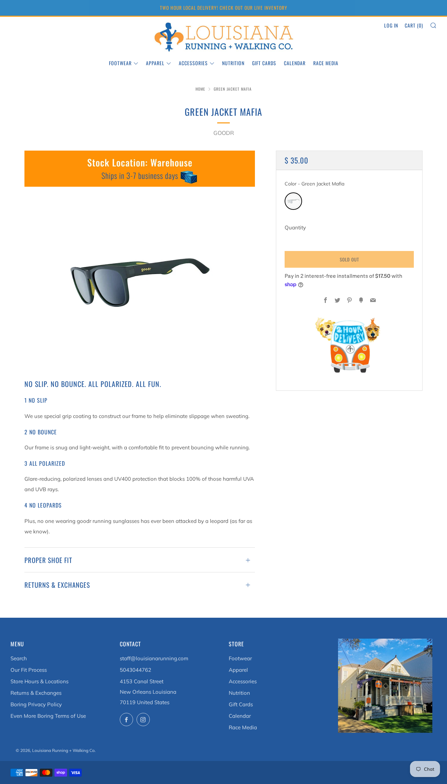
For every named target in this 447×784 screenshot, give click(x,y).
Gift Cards (264, 63)
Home (200, 89)
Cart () (414, 25)
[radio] (293, 201)
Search (18, 658)
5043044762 (135, 670)
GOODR (223, 132)
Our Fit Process (28, 670)
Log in (391, 25)
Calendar (295, 63)
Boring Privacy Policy (36, 704)
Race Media (325, 63)
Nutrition (233, 63)
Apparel (155, 63)
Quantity (295, 227)
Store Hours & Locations (39, 681)
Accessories (193, 63)
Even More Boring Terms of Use (48, 716)
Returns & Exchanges (35, 693)
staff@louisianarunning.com (154, 658)
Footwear (120, 63)
